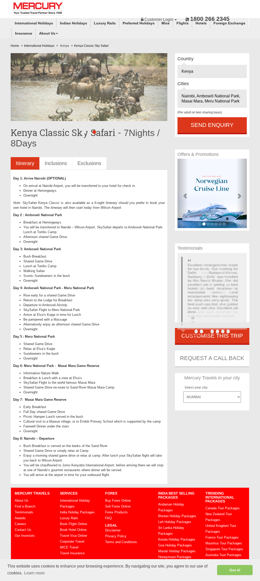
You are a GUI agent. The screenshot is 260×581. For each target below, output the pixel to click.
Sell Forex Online (118, 506)
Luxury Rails (105, 23)
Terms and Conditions (121, 542)
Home (15, 46)
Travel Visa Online (73, 536)
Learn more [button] (34, 573)
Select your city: (196, 387)
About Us (47, 33)
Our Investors (25, 536)
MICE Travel (69, 547)
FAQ (108, 518)
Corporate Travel (72, 541)
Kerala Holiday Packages (176, 539)
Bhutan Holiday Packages (177, 516)
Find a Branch (25, 506)
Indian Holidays (73, 23)
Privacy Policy (115, 536)
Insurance (23, 33)
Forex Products (116, 512)
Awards (20, 518)
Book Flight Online (73, 524)
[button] (182, 193)
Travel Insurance (72, 553)
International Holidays (34, 23)
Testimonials (24, 512)
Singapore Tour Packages (224, 549)
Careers (20, 524)
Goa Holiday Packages (175, 545)
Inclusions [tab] (56, 163)
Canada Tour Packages (222, 508)
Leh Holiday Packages (174, 522)
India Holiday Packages (77, 512)
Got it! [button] (235, 570)
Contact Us (23, 530)
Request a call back (212, 358)
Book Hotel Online (73, 530)
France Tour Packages (222, 537)
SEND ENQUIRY (212, 125)
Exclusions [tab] (89, 163)
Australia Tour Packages (223, 555)
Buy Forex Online (118, 500)
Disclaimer (113, 530)
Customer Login (158, 19)
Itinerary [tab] (25, 163)
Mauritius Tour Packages (223, 543)
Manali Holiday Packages (177, 551)
